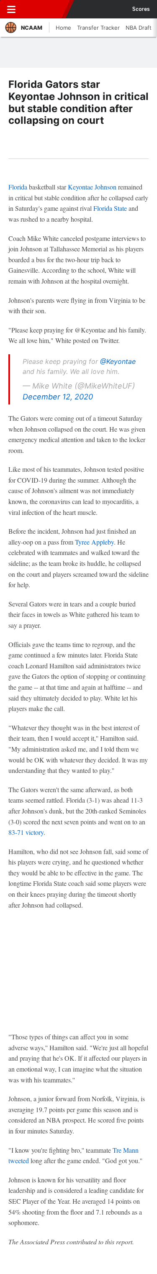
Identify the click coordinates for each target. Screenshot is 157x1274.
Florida (17, 186)
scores (141, 9)
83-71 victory (26, 832)
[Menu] (11, 9)
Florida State (110, 208)
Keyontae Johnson (92, 186)
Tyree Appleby (94, 541)
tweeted (18, 1160)
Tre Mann (126, 1150)
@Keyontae (118, 361)
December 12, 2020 (58, 396)
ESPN (45, 9)
